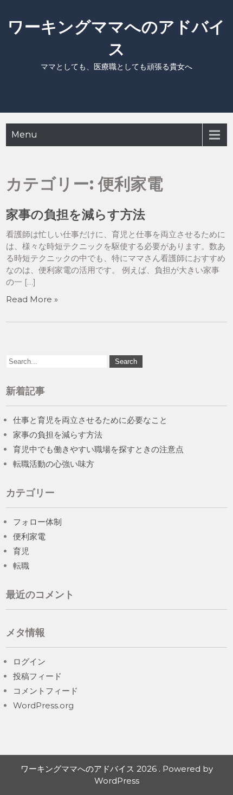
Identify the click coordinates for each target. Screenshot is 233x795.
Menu (24, 134)
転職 (21, 566)
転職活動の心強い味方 (53, 464)
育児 (21, 551)
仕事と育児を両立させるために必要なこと (90, 420)
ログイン (29, 661)
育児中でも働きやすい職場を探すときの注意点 (98, 449)
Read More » (32, 299)
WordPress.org (43, 705)
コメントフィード (45, 691)
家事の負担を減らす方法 (75, 214)
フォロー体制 (37, 522)
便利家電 (29, 536)
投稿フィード (37, 676)
